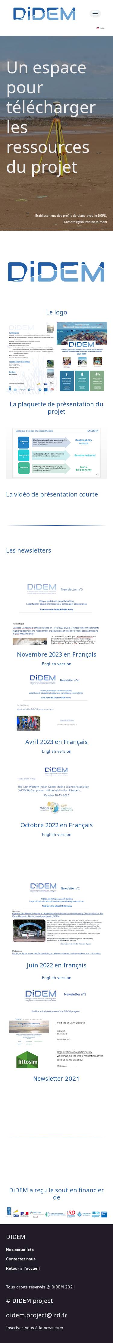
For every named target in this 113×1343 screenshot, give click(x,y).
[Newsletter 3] (56, 788)
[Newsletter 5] (56, 614)
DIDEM (15, 1237)
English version (56, 664)
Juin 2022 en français (56, 965)
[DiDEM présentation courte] (56, 453)
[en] (56, 28)
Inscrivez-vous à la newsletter (35, 1328)
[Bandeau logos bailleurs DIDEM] (56, 1212)
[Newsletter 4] (56, 702)
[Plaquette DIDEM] (56, 358)
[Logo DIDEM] (56, 271)
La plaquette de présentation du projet (56, 407)
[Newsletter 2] (56, 918)
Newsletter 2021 (56, 1078)
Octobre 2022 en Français (56, 825)
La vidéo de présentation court (50, 494)
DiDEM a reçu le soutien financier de (56, 1193)
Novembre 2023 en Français (56, 654)
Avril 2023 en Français (56, 742)
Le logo (56, 312)
